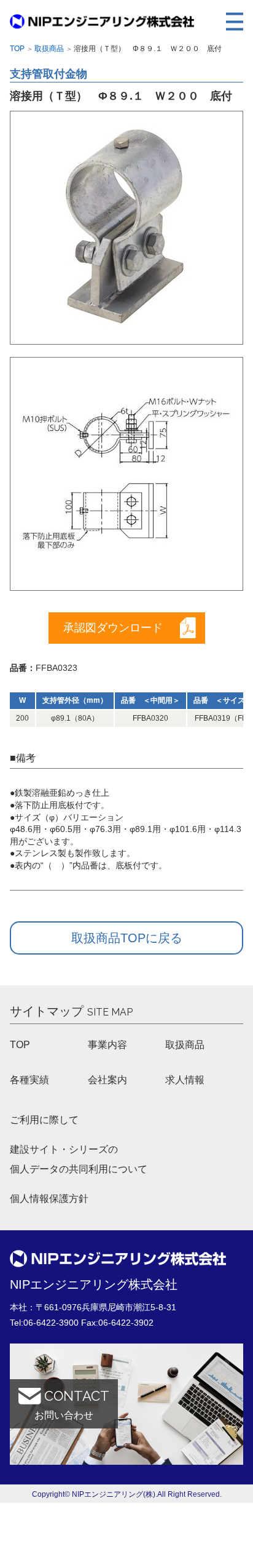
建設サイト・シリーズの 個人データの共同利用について (78, 1159)
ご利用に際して (44, 1120)
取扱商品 (49, 48)
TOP (20, 1044)
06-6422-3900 (51, 1323)
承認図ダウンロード (113, 628)
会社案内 (107, 1080)
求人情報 (184, 1080)
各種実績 (29, 1080)
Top (17, 48)
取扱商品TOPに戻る (126, 938)
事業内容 (107, 1044)
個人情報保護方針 (49, 1198)
